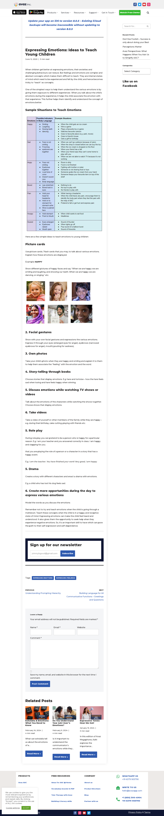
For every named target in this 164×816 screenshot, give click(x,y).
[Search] (148, 12)
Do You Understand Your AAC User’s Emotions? (63, 723)
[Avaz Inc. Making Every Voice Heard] (23, 4)
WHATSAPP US (130, 776)
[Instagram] (148, 4)
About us (88, 782)
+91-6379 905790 (130, 779)
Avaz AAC (22, 782)
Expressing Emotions (43, 578)
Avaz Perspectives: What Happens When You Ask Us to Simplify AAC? (136, 54)
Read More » (33, 754)
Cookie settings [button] (13, 808)
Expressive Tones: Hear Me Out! (90, 722)
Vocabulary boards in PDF (62, 789)
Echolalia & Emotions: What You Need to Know (37, 723)
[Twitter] (139, 4)
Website (81, 627)
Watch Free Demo (130, 12)
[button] (57, 12)
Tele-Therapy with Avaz (61, 795)
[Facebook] (135, 4)
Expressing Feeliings (65, 578)
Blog (86, 795)
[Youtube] (144, 4)
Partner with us (91, 801)
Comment (36, 638)
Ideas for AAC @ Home (61, 782)
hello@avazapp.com (132, 791)
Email (57, 627)
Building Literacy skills (61, 801)
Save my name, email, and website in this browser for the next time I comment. (63, 676)
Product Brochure (92, 789)
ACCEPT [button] (26, 808)
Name (33, 627)
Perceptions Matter (132, 47)
